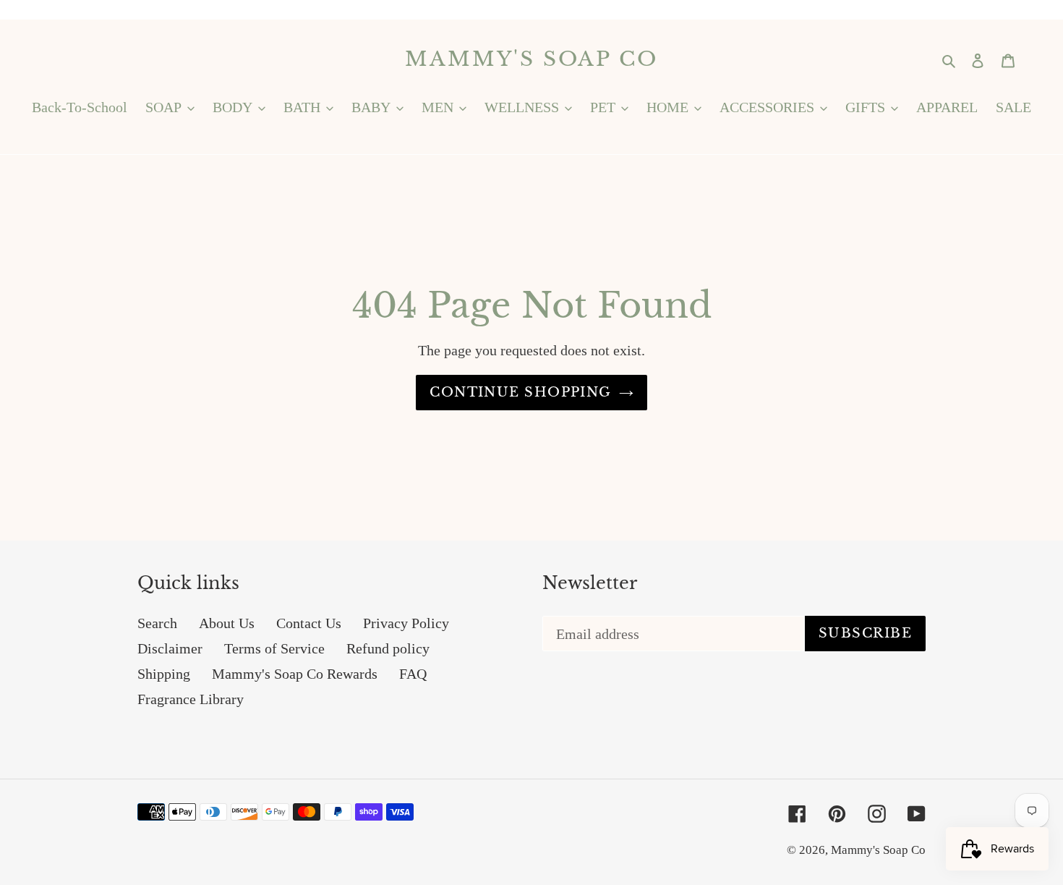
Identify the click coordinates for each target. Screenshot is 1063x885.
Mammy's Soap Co (531, 59)
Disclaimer (169, 648)
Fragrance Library (190, 699)
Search (157, 623)
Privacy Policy (406, 623)
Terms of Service (274, 648)
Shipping (163, 674)
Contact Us (308, 623)
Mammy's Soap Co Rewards (294, 674)
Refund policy (388, 648)
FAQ (413, 674)
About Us (227, 623)
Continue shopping (520, 392)
